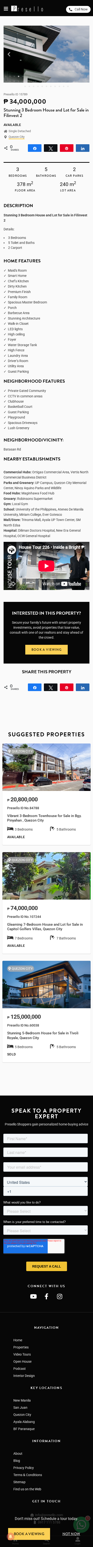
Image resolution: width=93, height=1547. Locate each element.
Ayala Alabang (24, 1422)
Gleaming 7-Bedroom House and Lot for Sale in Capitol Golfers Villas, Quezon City (45, 926)
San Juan (20, 1407)
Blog (16, 1461)
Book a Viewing (29, 1534)
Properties (21, 1347)
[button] (9, 54)
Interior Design (24, 1376)
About (17, 1453)
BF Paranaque (24, 1429)
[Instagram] (60, 1296)
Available (12, 125)
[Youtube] (33, 1296)
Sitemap (19, 1482)
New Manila (22, 1400)
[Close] (91, 1512)
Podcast (19, 1368)
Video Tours (22, 1354)
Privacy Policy (23, 1468)
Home (17, 1340)
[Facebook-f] (46, 1296)
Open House (22, 1361)
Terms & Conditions (27, 1475)
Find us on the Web (27, 1489)
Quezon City (17, 137)
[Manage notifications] (10, 1536)
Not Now (71, 1534)
